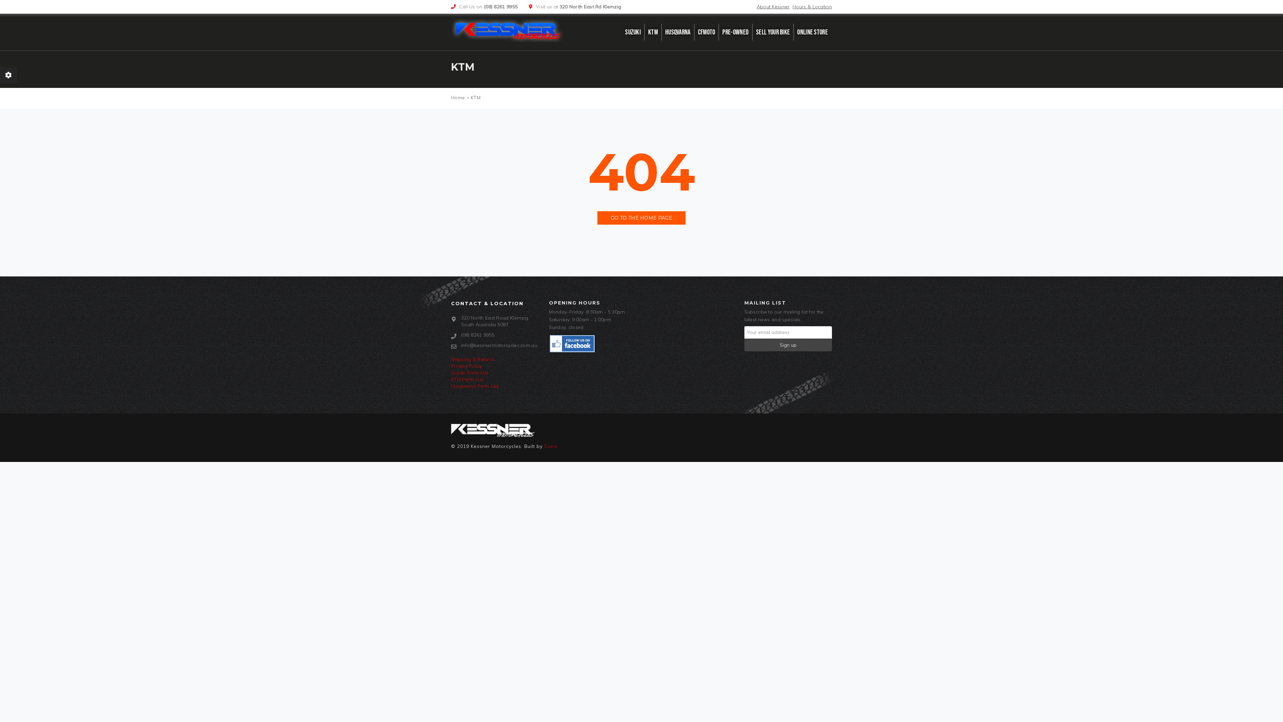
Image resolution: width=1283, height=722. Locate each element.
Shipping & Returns (472, 359)
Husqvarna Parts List (474, 386)
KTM (653, 32)
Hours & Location (812, 7)
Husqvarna (678, 32)
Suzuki (633, 32)
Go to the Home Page (641, 218)
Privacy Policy (466, 366)
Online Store (812, 32)
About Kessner (773, 7)
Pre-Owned (735, 32)
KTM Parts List (467, 379)
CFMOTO (706, 32)
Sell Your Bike (773, 32)
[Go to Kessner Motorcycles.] (458, 98)
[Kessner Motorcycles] (509, 30)
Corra (551, 446)
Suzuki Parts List (469, 373)
